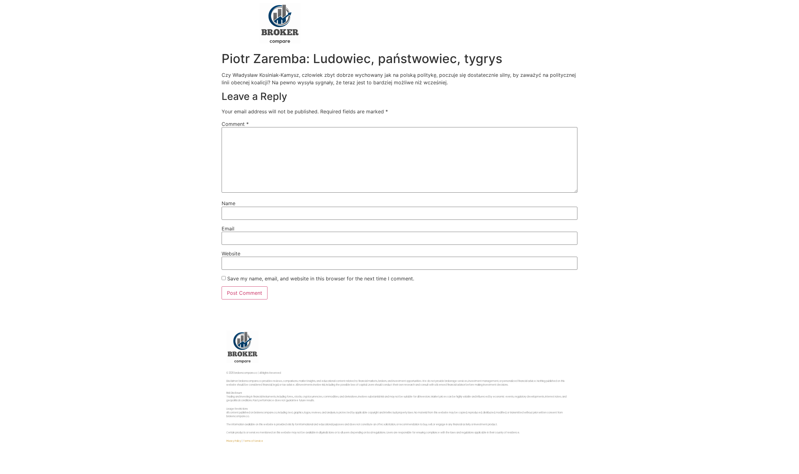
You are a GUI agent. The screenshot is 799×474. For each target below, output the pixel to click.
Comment (235, 123)
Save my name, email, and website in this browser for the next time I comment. (320, 278)
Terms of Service (253, 441)
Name (228, 203)
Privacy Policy (233, 441)
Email (228, 228)
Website (231, 253)
